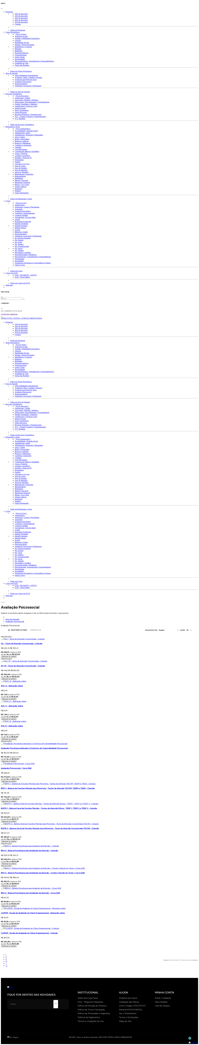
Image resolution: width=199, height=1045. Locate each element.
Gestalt (17, 219)
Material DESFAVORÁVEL (130, 1009)
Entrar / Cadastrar (163, 998)
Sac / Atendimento (127, 1013)
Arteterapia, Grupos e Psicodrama (27, 207)
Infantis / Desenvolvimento (24, 45)
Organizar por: (151, 630)
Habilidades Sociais (22, 43)
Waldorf (18, 191)
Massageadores (20, 176)
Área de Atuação (12, 619)
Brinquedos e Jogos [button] (13, 127)
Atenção (18, 40)
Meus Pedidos (161, 1002)
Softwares (9, 285)
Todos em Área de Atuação (20, 92)
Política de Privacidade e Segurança (94, 1013)
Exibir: (182, 630)
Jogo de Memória (21, 170)
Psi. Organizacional (22, 246)
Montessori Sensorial (22, 182)
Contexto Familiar (21, 215)
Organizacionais (20, 55)
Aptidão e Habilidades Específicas (27, 38)
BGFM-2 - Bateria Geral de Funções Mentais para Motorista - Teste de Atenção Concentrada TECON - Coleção (50, 828)
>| (6, 966)
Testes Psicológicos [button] (13, 32)
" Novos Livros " (21, 203)
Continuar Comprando (9, 314)
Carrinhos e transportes (23, 145)
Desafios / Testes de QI (23, 158)
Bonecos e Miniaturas (23, 143)
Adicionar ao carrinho (9, 656)
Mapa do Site (125, 1021)
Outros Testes (20, 57)
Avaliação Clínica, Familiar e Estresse (28, 77)
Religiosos (18, 189)
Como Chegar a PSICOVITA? (132, 1005)
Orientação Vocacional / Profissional (28, 86)
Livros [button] (8, 201)
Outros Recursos (21, 112)
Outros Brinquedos (22, 193)
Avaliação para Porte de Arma (26, 80)
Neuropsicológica (21, 84)
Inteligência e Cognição (23, 47)
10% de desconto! (21, 14)
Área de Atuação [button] (12, 73)
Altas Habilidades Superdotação (26, 75)
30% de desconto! (21, 18)
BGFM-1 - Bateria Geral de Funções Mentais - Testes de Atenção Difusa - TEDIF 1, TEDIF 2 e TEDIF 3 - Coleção (49, 808)
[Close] (2, 8)
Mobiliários (19, 178)
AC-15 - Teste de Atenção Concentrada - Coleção (23, 666)
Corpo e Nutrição (21, 154)
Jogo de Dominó (21, 168)
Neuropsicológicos (21, 53)
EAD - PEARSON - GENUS (26, 275)
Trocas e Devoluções (128, 1017)
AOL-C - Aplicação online (12, 706)
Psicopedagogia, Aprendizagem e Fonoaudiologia (33, 257)
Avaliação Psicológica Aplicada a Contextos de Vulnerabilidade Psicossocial (34, 748)
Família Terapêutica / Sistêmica (26, 104)
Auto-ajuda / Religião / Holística (26, 100)
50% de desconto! (21, 22)
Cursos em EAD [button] (12, 273)
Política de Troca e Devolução (91, 1009)
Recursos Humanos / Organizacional (28, 114)
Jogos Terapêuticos (22, 110)
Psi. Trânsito (19, 250)
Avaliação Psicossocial (23, 82)
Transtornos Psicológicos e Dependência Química (33, 263)
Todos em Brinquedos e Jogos (21, 199)
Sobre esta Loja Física (88, 998)
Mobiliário (18, 51)
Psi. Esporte (19, 240)
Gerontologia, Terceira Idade (25, 217)
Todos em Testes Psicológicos (21, 71)
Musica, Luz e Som (22, 185)
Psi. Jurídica (19, 244)
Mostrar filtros (19, 630)
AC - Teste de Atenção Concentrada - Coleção (21, 643)
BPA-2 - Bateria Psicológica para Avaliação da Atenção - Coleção (29, 850)
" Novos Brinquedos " (23, 129)
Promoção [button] (9, 12)
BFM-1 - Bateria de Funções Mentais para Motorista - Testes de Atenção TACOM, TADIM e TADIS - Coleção (48, 788)
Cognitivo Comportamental (25, 213)
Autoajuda (18, 209)
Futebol (17, 162)
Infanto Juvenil (20, 108)
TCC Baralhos (20, 119)
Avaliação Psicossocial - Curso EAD (16, 768)
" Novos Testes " (21, 34)
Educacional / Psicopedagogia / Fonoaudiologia (32, 102)
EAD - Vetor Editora (22, 277)
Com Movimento (21, 149)
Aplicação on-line (21, 36)
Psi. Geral (18, 242)
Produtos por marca (128, 998)
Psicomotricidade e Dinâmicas (26, 255)
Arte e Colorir (20, 137)
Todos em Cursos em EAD (20, 283)
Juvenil (17, 230)
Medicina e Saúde (21, 232)
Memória (18, 49)
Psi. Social (18, 248)
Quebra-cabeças (20, 187)
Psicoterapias (19, 259)
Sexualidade (19, 261)
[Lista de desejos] (2, 639)
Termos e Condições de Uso (91, 1021)
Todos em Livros (16, 271)
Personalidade (20, 59)
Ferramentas (19, 160)
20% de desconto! (21, 16)
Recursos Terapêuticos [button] (14, 94)
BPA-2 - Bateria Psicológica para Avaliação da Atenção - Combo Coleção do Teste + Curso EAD (43, 873)
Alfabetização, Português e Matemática (29, 135)
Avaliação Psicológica (23, 211)
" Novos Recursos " (22, 96)
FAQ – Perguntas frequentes (90, 1002)
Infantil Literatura (21, 226)
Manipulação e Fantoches (24, 174)
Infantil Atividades (21, 224)
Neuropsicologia (21, 234)
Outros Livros (20, 265)
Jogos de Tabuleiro (21, 172)
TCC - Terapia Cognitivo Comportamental (30, 117)
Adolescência (20, 205)
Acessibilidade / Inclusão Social (26, 131)
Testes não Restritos (22, 65)
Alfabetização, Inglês (22, 133)
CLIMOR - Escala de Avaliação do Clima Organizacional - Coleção (29, 933)
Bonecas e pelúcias (22, 141)
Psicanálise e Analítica (23, 253)
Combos (18, 24)
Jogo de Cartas (20, 166)
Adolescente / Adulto (22, 98)
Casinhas (18, 147)
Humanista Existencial (23, 222)
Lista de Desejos (162, 1005)
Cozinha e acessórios (22, 156)
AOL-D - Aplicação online (12, 726)
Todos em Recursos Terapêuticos (22, 125)
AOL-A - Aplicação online (12, 686)
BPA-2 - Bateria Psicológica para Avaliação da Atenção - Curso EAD (30, 893)
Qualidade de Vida (21, 63)
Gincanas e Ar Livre (22, 164)
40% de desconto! (21, 20)
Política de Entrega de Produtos (92, 1005)
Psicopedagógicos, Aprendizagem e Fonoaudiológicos (34, 61)
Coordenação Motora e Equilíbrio (27, 151)
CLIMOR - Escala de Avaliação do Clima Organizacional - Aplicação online (33, 913)
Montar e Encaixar (21, 180)
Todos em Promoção (17, 30)
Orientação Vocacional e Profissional (28, 236)
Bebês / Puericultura (22, 139)
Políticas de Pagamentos (89, 1017)
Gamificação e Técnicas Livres (26, 106)
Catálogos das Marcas (129, 1002)
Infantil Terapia (20, 228)
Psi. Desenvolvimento (23, 238)
